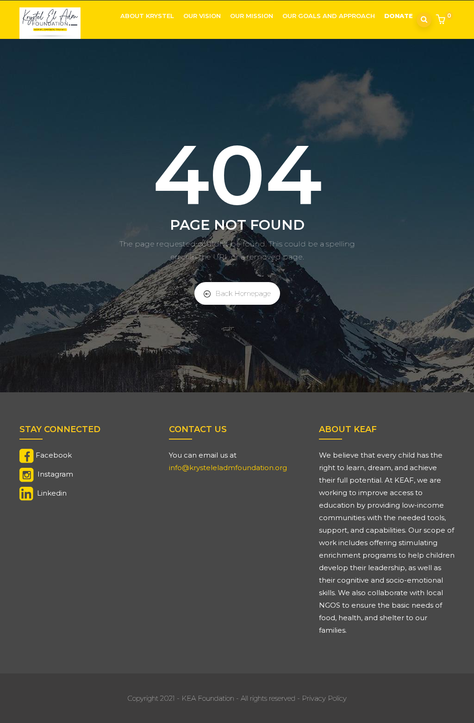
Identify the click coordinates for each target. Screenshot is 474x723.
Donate (398, 15)
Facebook (54, 455)
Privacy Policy (324, 698)
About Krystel (147, 15)
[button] (442, 20)
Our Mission (251, 15)
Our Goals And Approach (328, 15)
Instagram (55, 474)
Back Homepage (243, 293)
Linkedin (52, 493)
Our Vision (202, 15)
